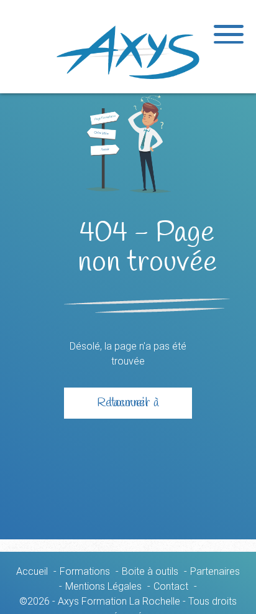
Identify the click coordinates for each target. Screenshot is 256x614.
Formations (85, 571)
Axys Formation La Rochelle (128, 52)
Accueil (32, 571)
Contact (170, 586)
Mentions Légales (103, 586)
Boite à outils (150, 571)
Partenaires (215, 571)
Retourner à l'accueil (128, 402)
